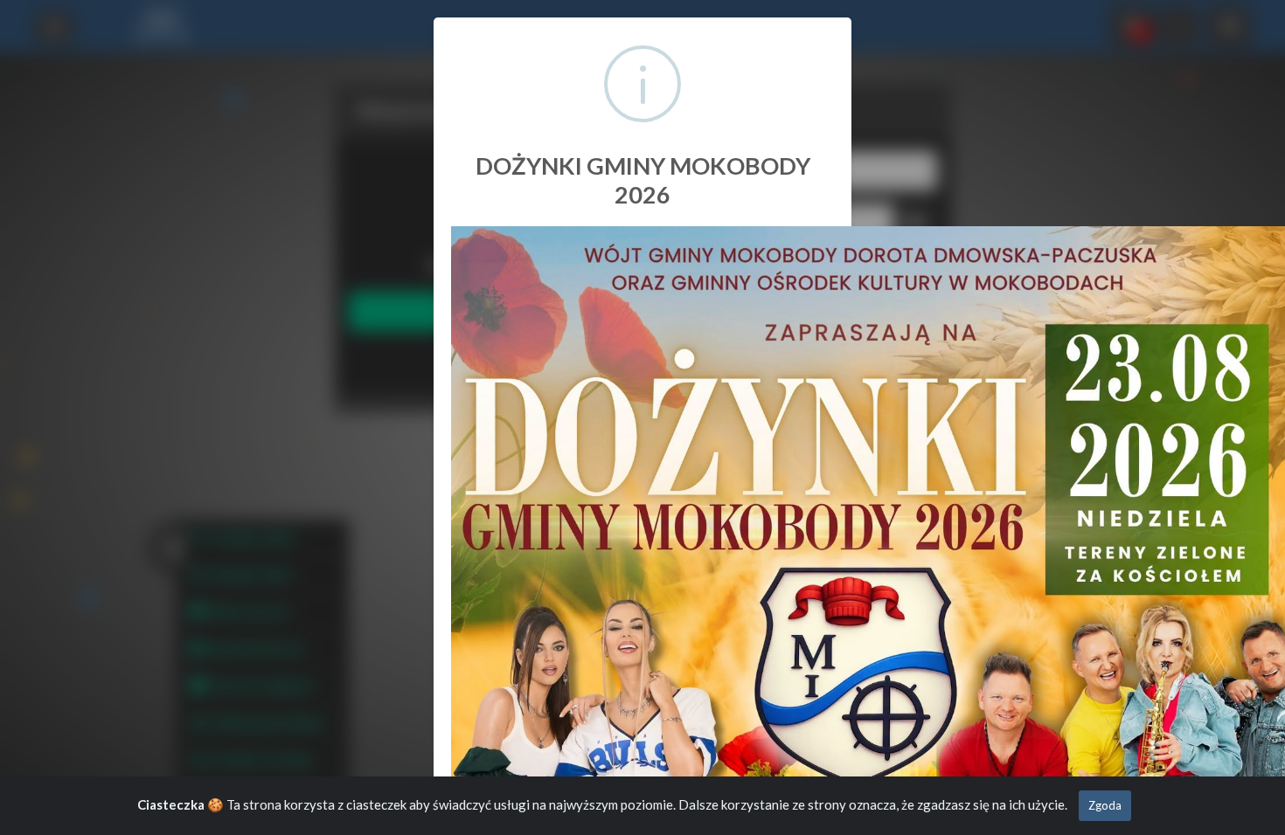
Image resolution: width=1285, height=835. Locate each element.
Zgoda (1105, 805)
